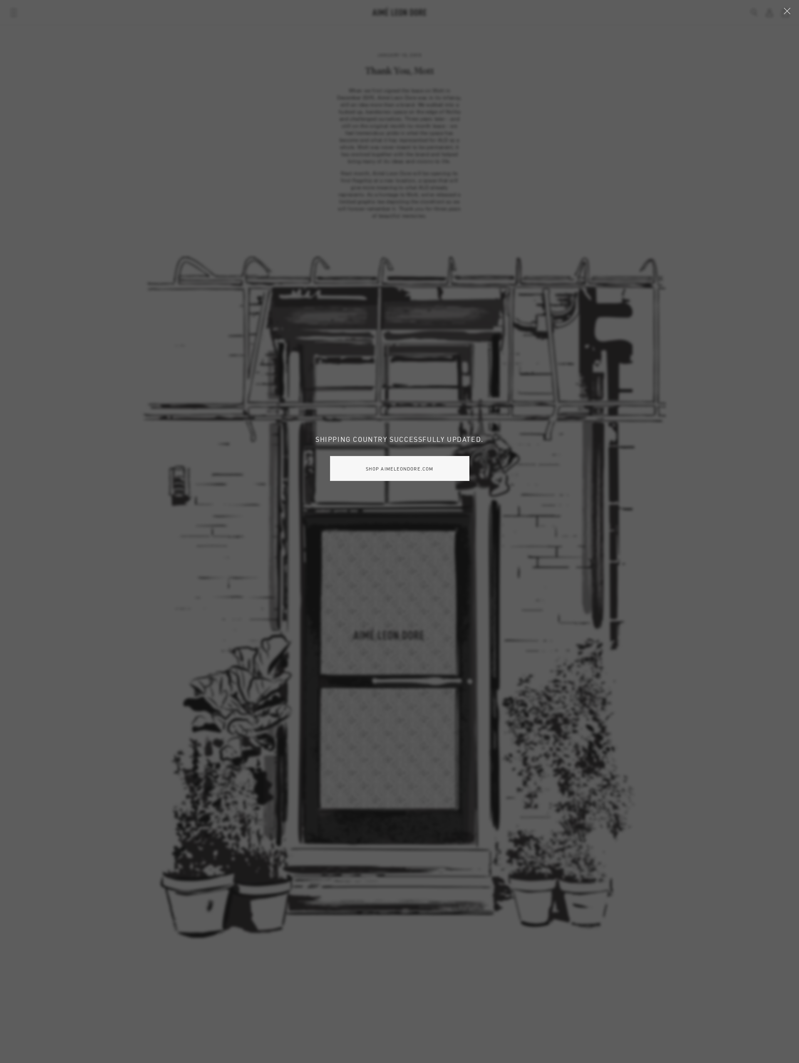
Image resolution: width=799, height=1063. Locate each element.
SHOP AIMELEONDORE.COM (399, 469)
